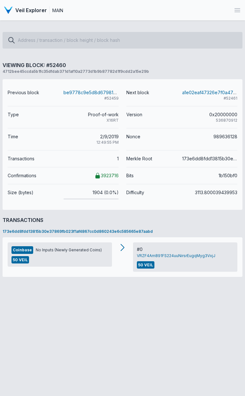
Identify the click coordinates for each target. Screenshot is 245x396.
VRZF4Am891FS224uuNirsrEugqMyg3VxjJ (176, 255)
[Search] (11, 40)
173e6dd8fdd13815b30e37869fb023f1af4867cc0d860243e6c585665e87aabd (78, 231)
